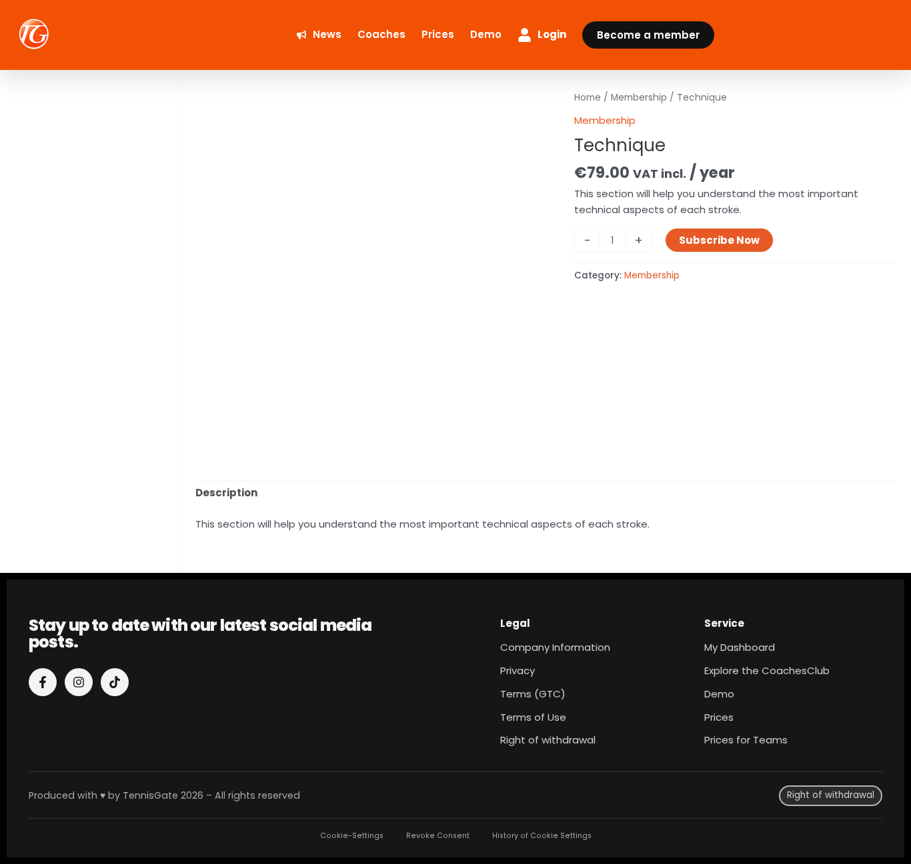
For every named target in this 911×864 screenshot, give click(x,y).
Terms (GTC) (533, 694)
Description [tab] (226, 493)
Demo (719, 694)
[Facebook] (43, 682)
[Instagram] (79, 682)
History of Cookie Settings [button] (542, 836)
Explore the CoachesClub (767, 670)
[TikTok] (115, 682)
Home (587, 97)
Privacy (517, 670)
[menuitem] (319, 35)
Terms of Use (533, 717)
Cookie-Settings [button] (351, 836)
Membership (639, 97)
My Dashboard (739, 647)
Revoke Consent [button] (438, 836)
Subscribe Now (719, 240)
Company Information (555, 647)
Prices (719, 717)
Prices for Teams (746, 740)
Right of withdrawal (548, 740)
